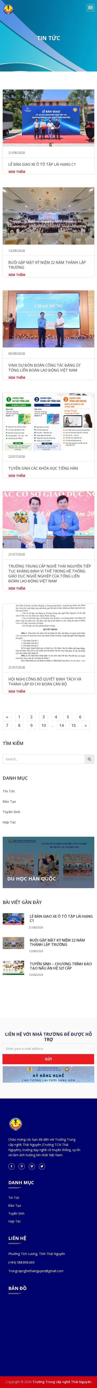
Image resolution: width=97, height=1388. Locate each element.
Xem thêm (16, 172)
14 (61, 725)
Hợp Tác (9, 822)
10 (43, 725)
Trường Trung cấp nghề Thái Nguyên (61, 1382)
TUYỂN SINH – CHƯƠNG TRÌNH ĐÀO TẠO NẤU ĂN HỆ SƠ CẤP (61, 966)
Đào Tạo (9, 801)
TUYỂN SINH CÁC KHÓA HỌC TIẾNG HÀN (43, 468)
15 (73, 725)
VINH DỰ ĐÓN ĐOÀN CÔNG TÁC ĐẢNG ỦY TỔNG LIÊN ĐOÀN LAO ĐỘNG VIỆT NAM (44, 368)
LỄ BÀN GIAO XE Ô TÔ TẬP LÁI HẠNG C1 (61, 918)
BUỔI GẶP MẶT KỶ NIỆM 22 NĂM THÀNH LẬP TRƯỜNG (57, 942)
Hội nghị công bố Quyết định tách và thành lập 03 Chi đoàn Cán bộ (44, 682)
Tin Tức (9, 791)
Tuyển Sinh (11, 812)
